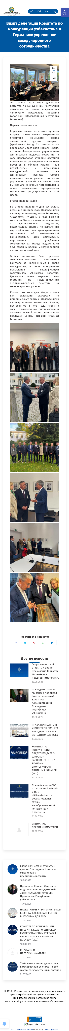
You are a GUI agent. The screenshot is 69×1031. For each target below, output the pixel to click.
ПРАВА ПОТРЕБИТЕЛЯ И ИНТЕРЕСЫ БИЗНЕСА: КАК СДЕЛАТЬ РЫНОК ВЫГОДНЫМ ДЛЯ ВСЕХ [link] (45, 729)
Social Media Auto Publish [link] (22, 1029)
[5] (34, 497)
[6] (34, 547)
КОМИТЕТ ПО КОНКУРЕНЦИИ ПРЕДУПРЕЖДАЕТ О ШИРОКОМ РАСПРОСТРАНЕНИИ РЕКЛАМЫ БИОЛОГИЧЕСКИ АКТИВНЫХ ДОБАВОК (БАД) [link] (44, 760)
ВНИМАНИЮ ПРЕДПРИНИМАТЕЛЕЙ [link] (45, 825)
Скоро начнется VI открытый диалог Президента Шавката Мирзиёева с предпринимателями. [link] (45, 671)
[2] (34, 347)
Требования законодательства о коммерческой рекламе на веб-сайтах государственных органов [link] (40, 967)
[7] (34, 597)
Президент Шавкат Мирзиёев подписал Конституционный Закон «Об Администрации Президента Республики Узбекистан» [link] (44, 701)
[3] (34, 397)
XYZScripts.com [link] (51, 1029)
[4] (34, 447)
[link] (65, 12)
